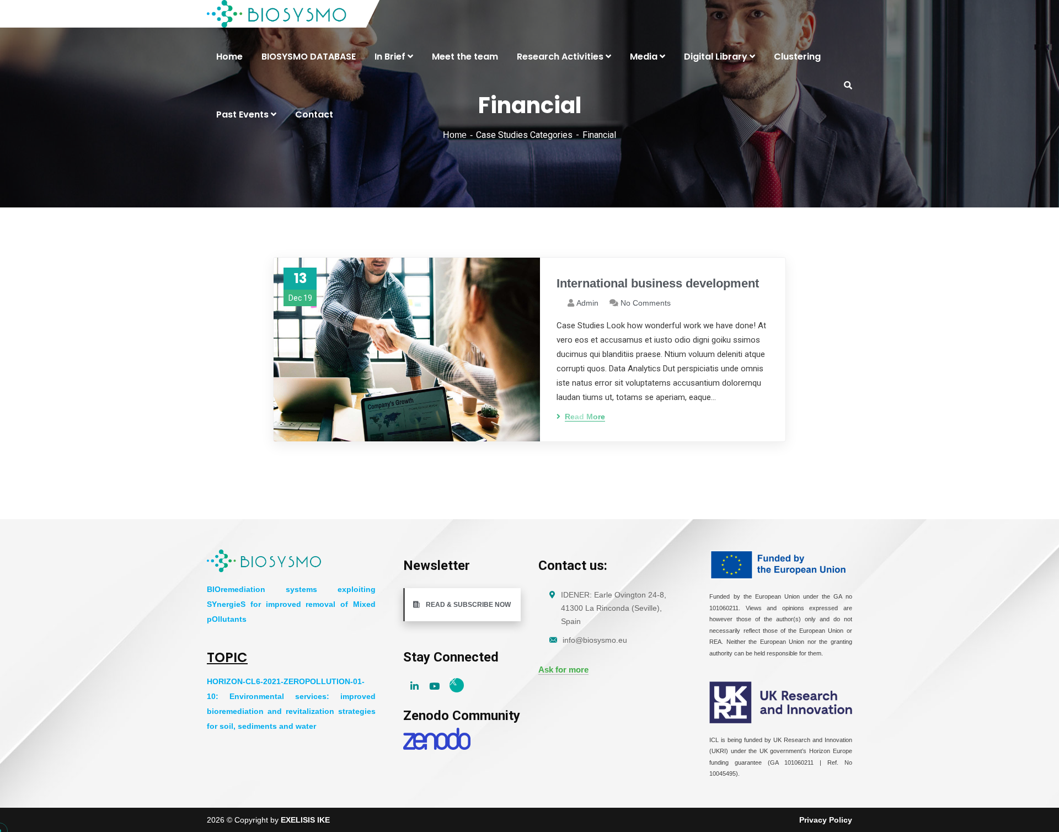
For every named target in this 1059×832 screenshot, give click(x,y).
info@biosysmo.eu (595, 640)
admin (587, 302)
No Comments (646, 302)
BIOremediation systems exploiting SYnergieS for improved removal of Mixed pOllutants (291, 604)
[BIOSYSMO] (277, 14)
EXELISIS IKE (305, 819)
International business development (658, 283)
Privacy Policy (825, 819)
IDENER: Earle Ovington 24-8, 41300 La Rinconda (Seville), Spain (613, 608)
